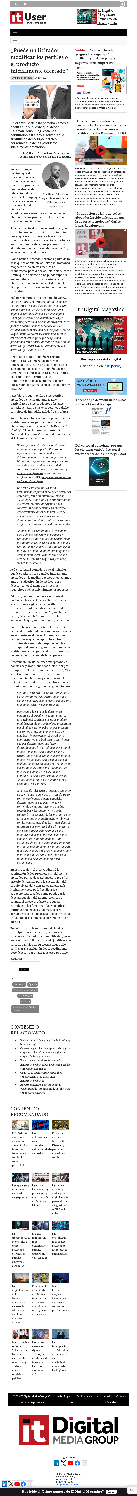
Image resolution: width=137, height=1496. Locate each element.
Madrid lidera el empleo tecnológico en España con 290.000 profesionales (60, 1298)
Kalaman (25, 1001)
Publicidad (110, 1402)
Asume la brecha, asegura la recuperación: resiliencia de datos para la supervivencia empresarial (95, 56)
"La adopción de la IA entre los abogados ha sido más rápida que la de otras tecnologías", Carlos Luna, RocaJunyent (100, 219)
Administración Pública (25, 990)
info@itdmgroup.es (67, 1484)
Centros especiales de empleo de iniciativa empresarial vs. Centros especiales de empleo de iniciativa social (45, 1053)
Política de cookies (87, 1396)
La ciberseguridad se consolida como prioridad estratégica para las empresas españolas (21, 1250)
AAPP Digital (25, 995)
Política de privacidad (32, 1402)
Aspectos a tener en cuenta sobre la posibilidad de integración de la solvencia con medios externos (45, 1089)
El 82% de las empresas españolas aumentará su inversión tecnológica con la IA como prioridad (20, 1149)
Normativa (19, 984)
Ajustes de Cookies (115, 1396)
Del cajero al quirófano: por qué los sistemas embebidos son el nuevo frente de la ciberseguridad (100, 449)
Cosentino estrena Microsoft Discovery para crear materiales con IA (58, 1145)
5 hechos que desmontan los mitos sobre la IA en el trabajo (100, 402)
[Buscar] (16, 4)
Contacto (75, 1402)
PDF (107, 366)
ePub (116, 366)
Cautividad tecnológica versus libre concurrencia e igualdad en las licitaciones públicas (41, 1077)
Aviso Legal (64, 1396)
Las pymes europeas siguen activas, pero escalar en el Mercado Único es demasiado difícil (39, 1358)
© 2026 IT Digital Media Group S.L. (31, 1396)
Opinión (33, 984)
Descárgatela (107, 23)
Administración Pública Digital (24, 1009)
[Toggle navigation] (15, 32)
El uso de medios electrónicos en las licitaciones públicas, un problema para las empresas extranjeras (45, 1065)
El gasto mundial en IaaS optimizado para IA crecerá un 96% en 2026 (39, 1246)
